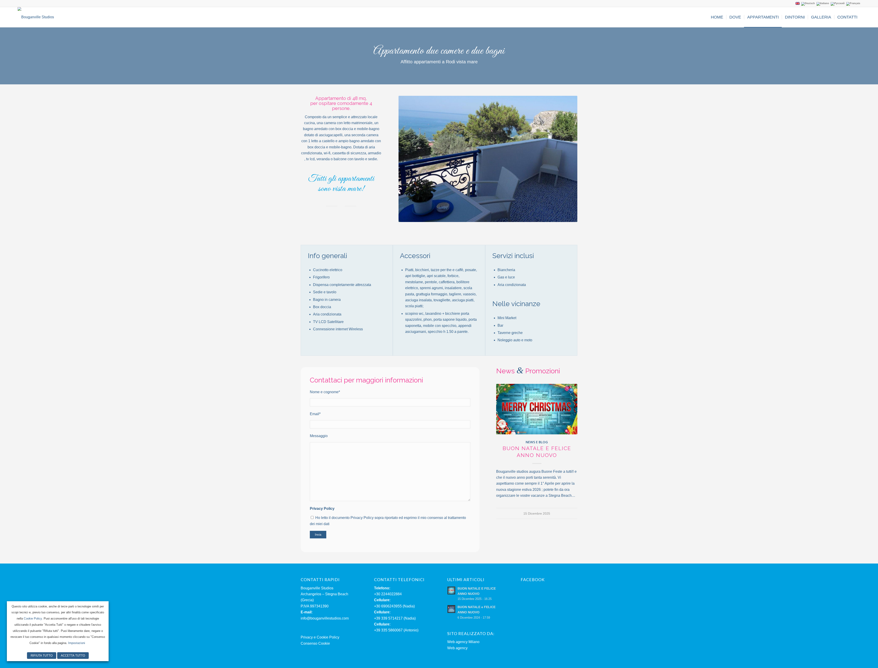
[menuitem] (717, 17)
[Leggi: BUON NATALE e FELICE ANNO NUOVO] (451, 609)
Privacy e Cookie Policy (320, 637)
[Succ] (567, 159)
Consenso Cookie (315, 643)
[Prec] (409, 159)
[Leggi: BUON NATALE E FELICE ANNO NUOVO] (451, 590)
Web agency (457, 648)
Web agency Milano (463, 642)
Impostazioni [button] (76, 643)
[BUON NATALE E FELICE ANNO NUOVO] (536, 409)
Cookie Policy (33, 618)
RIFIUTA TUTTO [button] (42, 655)
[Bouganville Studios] (36, 17)
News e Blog (537, 442)
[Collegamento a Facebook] (19, 3)
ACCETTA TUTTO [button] (73, 655)
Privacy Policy (322, 508)
